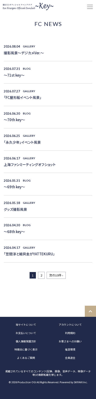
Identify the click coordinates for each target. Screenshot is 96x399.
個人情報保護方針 (26, 341)
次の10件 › (56, 275)
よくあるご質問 (26, 358)
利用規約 (70, 333)
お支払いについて (26, 333)
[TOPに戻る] (90, 311)
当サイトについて (26, 324)
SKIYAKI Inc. (81, 382)
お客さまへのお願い (70, 341)
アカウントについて (70, 324)
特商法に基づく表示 (26, 349)
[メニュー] (90, 7)
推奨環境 (70, 349)
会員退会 (70, 358)
